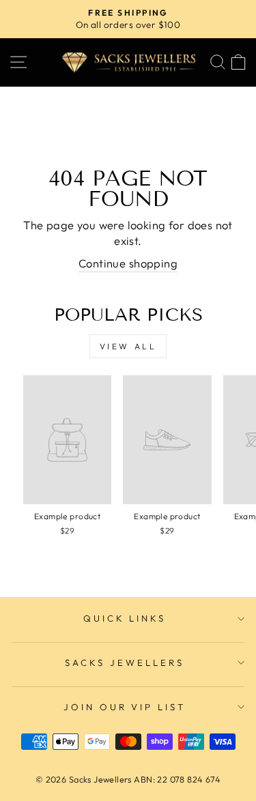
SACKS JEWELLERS (124, 662)
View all (128, 346)
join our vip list (124, 706)
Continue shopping (128, 263)
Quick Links (125, 618)
